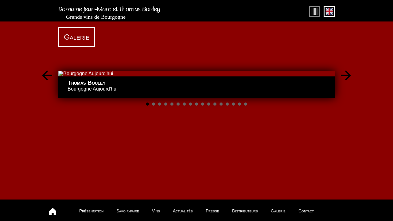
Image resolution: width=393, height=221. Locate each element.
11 (208, 104)
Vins (156, 210)
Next (346, 75)
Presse (212, 210)
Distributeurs (245, 210)
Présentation (91, 210)
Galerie (278, 210)
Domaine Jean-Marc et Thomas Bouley (109, 13)
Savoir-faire (127, 210)
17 (245, 104)
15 (233, 104)
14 (227, 104)
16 (239, 104)
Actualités (183, 210)
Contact (306, 210)
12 (214, 104)
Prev (47, 75)
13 (221, 104)
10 (202, 104)
